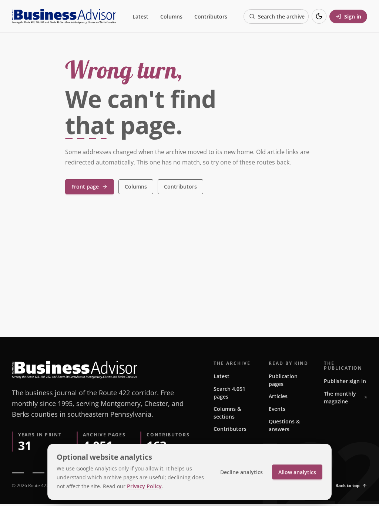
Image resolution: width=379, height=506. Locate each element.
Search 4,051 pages (229, 392)
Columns (171, 16)
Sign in (352, 16)
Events (277, 408)
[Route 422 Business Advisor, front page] (64, 16)
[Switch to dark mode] (319, 16)
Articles (278, 396)
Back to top (347, 485)
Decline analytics (241, 472)
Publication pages (283, 380)
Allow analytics (297, 472)
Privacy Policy (144, 486)
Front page (85, 186)
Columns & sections (227, 412)
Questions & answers (284, 425)
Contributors (210, 16)
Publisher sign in (345, 381)
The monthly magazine (340, 397)
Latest (140, 16)
